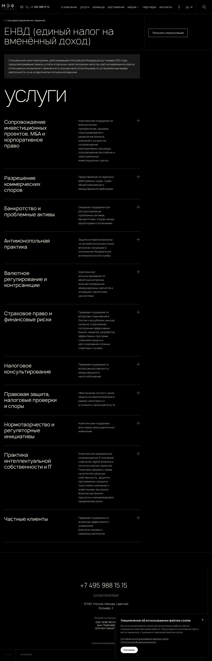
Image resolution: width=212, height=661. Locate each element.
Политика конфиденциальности (106, 643)
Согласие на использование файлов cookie (145, 638)
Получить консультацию (168, 33)
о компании (69, 7)
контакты (165, 7)
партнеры (149, 7)
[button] (134, 7)
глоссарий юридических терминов (26, 20)
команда (98, 7)
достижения (116, 7)
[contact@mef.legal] (21, 7)
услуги (84, 7)
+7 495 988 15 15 (103, 585)
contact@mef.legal (106, 595)
